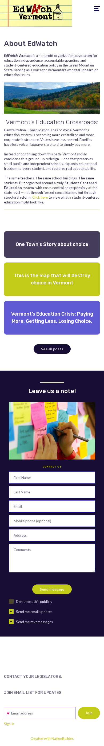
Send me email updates (34, 612)
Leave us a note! (52, 391)
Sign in (9, 724)
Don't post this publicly (34, 601)
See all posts (52, 349)
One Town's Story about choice (52, 244)
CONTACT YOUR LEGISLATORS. (33, 676)
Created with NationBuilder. (52, 738)
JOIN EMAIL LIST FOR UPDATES (32, 692)
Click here (40, 197)
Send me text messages (34, 622)
